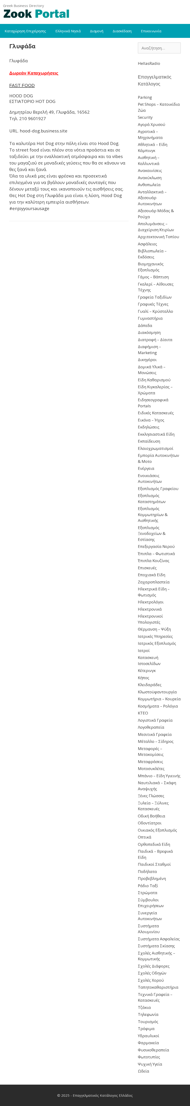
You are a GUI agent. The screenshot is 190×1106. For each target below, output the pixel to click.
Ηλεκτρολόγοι (151, 602)
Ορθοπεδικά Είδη (154, 844)
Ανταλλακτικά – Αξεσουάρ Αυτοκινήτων (152, 197)
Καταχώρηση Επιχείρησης (25, 31)
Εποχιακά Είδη (151, 574)
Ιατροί (144, 650)
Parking (145, 97)
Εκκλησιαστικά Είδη (156, 434)
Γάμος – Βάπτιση (153, 277)
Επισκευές (147, 567)
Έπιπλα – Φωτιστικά (156, 553)
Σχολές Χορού (151, 980)
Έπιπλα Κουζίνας (153, 560)
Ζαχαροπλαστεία (154, 582)
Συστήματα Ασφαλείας (159, 938)
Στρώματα (147, 892)
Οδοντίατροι (150, 823)
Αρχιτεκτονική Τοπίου (158, 236)
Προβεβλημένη (152, 878)
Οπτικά (144, 837)
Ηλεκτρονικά (150, 609)
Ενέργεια (146, 468)
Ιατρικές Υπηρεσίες (155, 636)
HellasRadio (149, 63)
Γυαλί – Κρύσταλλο (155, 311)
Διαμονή (96, 31)
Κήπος (143, 677)
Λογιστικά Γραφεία (155, 720)
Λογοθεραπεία (151, 727)
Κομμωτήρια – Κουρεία (159, 698)
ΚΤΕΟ (143, 713)
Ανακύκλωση (150, 177)
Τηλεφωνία (148, 1014)
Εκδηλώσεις (148, 427)
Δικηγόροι (147, 359)
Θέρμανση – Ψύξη (154, 629)
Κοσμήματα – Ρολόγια (158, 706)
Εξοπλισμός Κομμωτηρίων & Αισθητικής (153, 514)
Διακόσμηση (149, 332)
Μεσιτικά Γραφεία (155, 734)
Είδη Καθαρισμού (154, 379)
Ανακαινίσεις (150, 170)
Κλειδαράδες (150, 684)
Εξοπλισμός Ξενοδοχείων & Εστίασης (151, 533)
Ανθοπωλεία (149, 184)
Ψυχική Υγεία (150, 1064)
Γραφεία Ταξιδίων (155, 297)
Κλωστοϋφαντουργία (157, 692)
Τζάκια (144, 1007)
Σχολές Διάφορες (154, 966)
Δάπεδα (145, 325)
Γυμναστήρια (150, 318)
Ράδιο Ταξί (148, 885)
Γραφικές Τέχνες (153, 304)
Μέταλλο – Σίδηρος (156, 741)
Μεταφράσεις (150, 761)
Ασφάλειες (147, 244)
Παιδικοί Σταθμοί (154, 864)
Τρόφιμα (146, 1028)
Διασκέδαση (122, 31)
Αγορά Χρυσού (151, 124)
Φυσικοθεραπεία (153, 1050)
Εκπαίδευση (149, 441)
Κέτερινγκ (147, 670)
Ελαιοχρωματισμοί (155, 448)
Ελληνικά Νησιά (68, 31)
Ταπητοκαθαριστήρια (158, 987)
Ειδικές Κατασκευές (156, 412)
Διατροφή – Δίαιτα (155, 339)
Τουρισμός (148, 1021)
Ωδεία (143, 1071)
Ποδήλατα (147, 871)
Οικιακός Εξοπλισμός (157, 830)
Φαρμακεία (148, 1042)
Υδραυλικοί (148, 1035)
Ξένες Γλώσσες (151, 795)
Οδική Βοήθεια (151, 816)
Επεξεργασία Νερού (156, 546)
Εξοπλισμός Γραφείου (158, 488)
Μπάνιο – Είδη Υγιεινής (159, 775)
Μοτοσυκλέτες (151, 768)
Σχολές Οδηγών (152, 973)
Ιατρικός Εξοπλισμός (157, 643)
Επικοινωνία (151, 31)
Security (145, 117)
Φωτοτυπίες (149, 1057)
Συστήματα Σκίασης (156, 945)
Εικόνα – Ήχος (151, 420)
